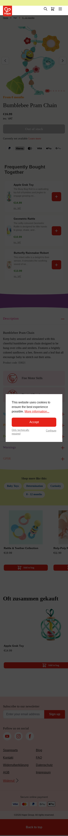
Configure (51, 430)
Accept (34, 422)
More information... (37, 411)
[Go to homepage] (7, 11)
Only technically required (20, 432)
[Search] (45, 9)
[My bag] (52, 9)
